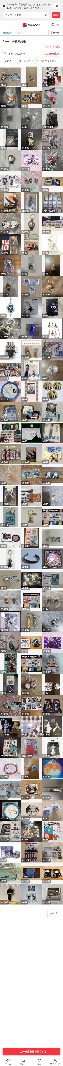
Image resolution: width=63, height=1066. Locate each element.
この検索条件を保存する (33, 1051)
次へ (52, 913)
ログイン (20, 32)
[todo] (59, 25)
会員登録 (7, 32)
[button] (53, 25)
